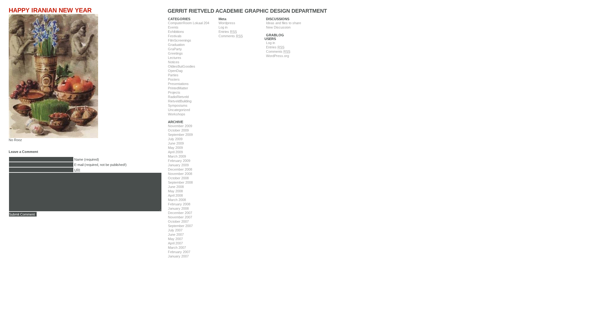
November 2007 (180, 217)
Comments (231, 36)
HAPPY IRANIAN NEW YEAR (50, 10)
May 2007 (175, 239)
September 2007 (180, 226)
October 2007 (178, 221)
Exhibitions (176, 32)
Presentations (178, 84)
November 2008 (180, 174)
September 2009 (180, 134)
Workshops (176, 114)
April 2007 (175, 243)
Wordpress (227, 23)
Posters (174, 79)
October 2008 (178, 178)
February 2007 (179, 252)
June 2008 (176, 187)
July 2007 (175, 230)
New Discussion (278, 27)
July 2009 (175, 139)
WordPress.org (277, 56)
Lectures (174, 58)
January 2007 (178, 256)
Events (173, 27)
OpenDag (175, 71)
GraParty (175, 49)
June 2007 (176, 234)
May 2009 (175, 148)
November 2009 (180, 126)
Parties (173, 75)
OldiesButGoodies (181, 66)
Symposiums (177, 105)
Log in (223, 27)
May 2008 (175, 191)
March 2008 (177, 200)
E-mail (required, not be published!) (100, 165)
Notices (173, 62)
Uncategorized (179, 110)
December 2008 (180, 169)
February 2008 (179, 204)
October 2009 (178, 130)
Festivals (175, 36)
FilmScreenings (179, 40)
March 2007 (177, 247)
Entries (228, 32)
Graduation (176, 45)
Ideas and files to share (283, 23)
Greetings (175, 53)
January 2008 (178, 208)
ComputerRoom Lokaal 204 (188, 23)
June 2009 (176, 143)
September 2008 (180, 182)
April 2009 (175, 152)
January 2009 (178, 165)
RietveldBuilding (180, 101)
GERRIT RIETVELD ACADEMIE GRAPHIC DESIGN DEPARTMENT (247, 11)
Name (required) (86, 159)
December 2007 (180, 213)
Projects (174, 92)
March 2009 (177, 156)
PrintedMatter (178, 88)
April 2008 (175, 195)
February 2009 (179, 161)
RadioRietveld (178, 97)
